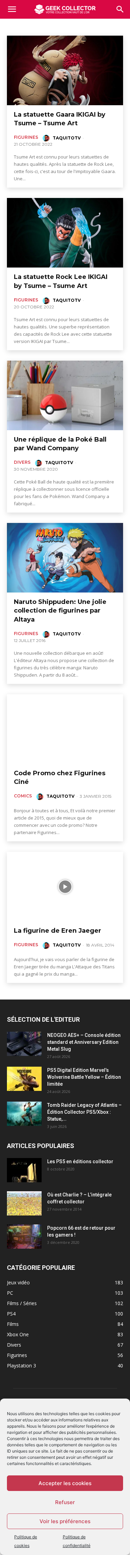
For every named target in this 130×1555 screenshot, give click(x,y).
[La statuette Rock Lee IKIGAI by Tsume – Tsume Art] (65, 233)
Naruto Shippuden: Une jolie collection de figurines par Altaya (60, 610)
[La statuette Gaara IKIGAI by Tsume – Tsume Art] (65, 70)
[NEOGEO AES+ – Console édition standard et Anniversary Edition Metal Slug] (24, 1044)
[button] (120, 9)
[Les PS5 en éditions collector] (24, 1170)
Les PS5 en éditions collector (80, 1161)
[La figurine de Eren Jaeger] (65, 886)
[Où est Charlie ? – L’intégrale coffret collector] (24, 1203)
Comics (16, 26)
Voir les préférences (65, 1521)
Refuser (65, 1502)
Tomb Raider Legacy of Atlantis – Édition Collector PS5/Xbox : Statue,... (84, 1112)
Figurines (26, 137)
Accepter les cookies (65, 1483)
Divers (22, 462)
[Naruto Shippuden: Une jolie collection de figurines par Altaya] (65, 558)
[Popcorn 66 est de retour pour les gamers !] (24, 1236)
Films (37, 26)
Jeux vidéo (60, 26)
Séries (85, 26)
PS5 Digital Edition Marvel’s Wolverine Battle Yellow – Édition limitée (84, 1077)
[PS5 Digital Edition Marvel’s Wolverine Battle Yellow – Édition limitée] (24, 1079)
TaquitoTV (67, 138)
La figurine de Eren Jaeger (57, 930)
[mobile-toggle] (12, 9)
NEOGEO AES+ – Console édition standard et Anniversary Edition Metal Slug (84, 1042)
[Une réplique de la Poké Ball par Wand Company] (65, 395)
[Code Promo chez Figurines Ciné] (65, 729)
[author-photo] (47, 138)
